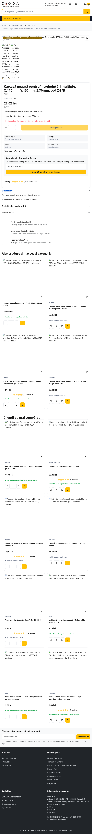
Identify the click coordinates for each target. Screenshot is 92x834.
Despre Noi (52, 769)
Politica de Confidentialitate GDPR (61, 765)
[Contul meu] (70, 4)
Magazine (51, 783)
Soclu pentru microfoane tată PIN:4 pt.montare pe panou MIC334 (23, 698)
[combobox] (42, 11)
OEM (6, 94)
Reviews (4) (8, 212)
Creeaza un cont (9, 804)
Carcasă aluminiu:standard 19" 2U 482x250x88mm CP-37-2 (22, 304)
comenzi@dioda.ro (58, 819)
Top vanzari (7, 765)
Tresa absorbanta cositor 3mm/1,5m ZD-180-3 (23, 620)
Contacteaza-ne (54, 776)
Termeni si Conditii (55, 762)
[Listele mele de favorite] (76, 4)
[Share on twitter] (19, 151)
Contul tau (6, 791)
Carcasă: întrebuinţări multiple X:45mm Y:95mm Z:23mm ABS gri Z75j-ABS (22, 382)
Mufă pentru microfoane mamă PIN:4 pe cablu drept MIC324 (67, 621)
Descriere (7, 190)
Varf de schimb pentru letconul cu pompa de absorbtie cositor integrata (66, 698)
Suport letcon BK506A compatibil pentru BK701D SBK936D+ (24, 544)
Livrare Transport (54, 758)
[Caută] (86, 11)
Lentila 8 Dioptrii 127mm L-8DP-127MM (64, 466)
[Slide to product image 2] (15, 61)
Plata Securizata (54, 772)
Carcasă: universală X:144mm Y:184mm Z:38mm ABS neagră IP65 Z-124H (67, 307)
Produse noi (7, 762)
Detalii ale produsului (14, 206)
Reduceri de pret (9, 758)
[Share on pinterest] (23, 151)
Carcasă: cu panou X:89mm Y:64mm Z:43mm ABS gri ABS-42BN (24, 467)
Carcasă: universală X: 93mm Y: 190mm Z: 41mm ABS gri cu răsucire (67, 382)
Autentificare (7, 800)
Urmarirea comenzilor (11, 797)
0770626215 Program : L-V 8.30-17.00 (65, 817)
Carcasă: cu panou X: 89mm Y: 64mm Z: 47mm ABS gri (67, 544)
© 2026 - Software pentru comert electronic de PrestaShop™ (46, 830)
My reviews (6, 807)
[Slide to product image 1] (6, 61)
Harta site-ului (53, 780)
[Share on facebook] (15, 151)
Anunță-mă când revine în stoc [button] (46, 172)
